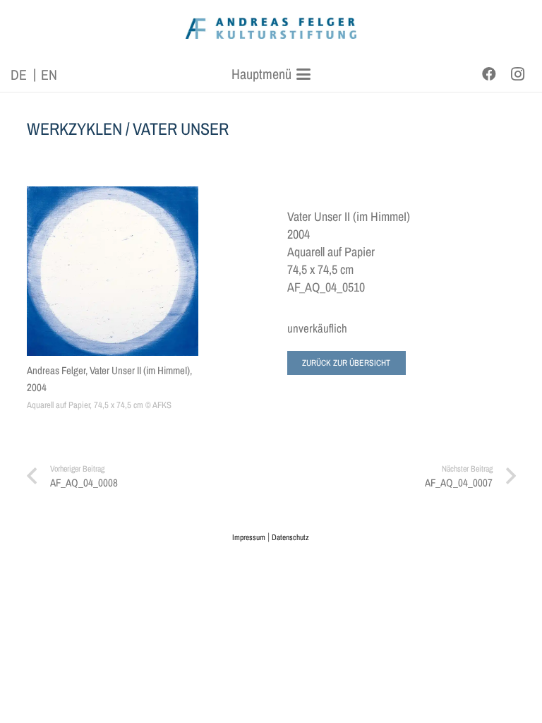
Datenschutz (290, 537)
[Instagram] (517, 74)
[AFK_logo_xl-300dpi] (271, 28)
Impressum (248, 537)
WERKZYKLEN (74, 128)
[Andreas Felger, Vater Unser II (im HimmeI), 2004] (112, 271)
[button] (271, 74)
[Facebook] (489, 74)
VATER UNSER (181, 128)
